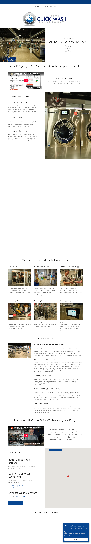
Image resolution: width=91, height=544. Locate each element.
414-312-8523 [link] (11, 487)
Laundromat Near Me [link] (48, 6)
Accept (76, 539)
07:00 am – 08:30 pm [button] (21, 497)
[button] (27, 496)
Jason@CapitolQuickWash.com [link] (17, 486)
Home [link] (37, 6)
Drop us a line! (16, 503)
